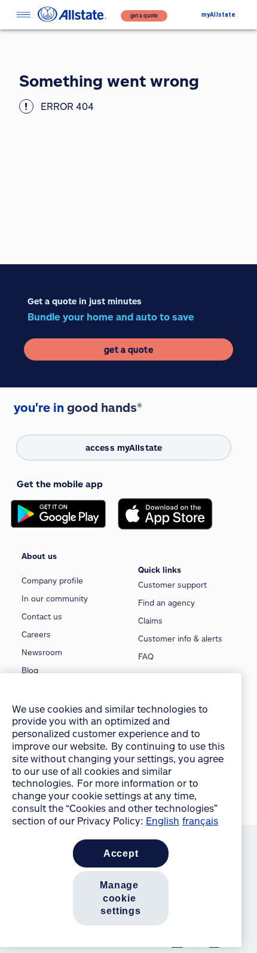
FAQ (146, 656)
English (162, 820)
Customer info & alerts (180, 638)
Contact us (42, 616)
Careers (36, 634)
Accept (121, 853)
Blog (30, 670)
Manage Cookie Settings (121, 898)
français (200, 820)
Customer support (172, 584)
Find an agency (166, 602)
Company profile (52, 580)
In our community (55, 598)
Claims (150, 620)
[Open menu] (23, 14)
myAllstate (218, 14)
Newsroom (42, 652)
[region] (120, 810)
